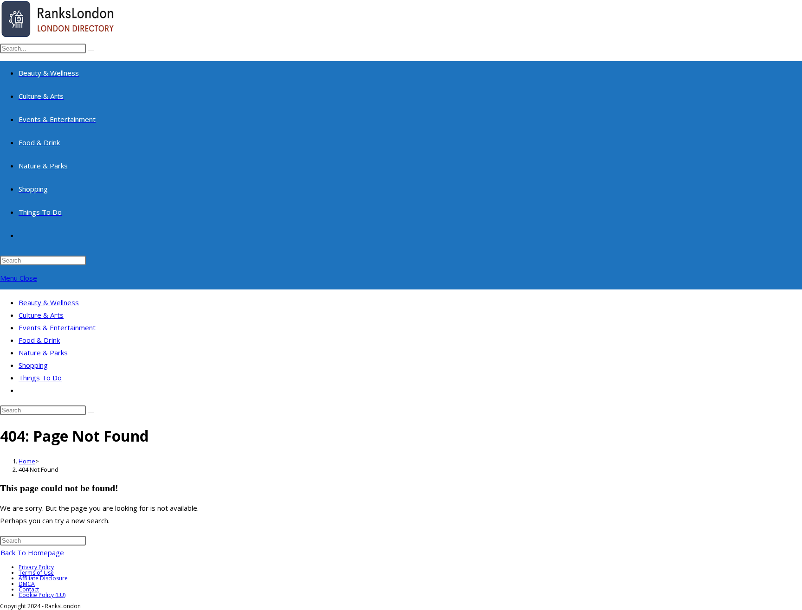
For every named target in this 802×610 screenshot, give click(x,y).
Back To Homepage (32, 552)
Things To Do (40, 377)
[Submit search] (91, 412)
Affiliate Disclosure (43, 578)
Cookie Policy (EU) (42, 595)
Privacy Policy (36, 567)
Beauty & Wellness (49, 302)
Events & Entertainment (57, 327)
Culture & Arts (41, 315)
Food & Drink (39, 340)
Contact (29, 589)
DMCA (27, 584)
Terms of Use (36, 573)
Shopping (33, 365)
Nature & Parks (43, 352)
